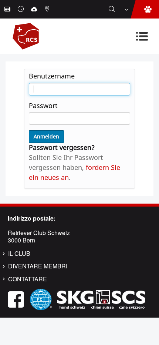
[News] (8, 9)
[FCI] (41, 299)
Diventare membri (37, 266)
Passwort (43, 105)
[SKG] (101, 299)
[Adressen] (48, 9)
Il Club (19, 253)
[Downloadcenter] (34, 9)
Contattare (27, 279)
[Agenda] (21, 9)
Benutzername (52, 75)
